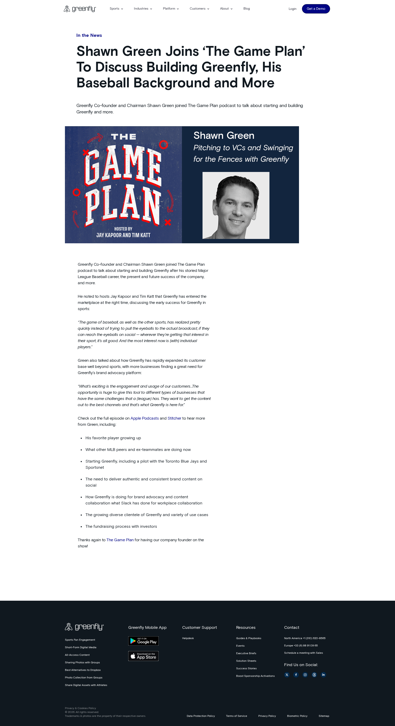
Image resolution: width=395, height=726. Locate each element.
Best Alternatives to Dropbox (83, 670)
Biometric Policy (297, 716)
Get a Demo (316, 9)
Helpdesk (188, 638)
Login (292, 9)
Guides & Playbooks (248, 638)
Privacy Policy (267, 716)
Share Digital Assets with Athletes (86, 685)
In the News (89, 35)
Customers (198, 8)
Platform (169, 8)
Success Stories (246, 668)
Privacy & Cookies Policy (80, 708)
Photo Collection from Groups (83, 677)
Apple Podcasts (145, 418)
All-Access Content (77, 655)
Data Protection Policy (201, 716)
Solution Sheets (246, 661)
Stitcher (174, 418)
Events (240, 646)
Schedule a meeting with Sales (303, 653)
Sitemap (324, 716)
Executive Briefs (246, 653)
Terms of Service (236, 716)
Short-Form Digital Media (80, 647)
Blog (246, 8)
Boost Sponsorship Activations (255, 676)
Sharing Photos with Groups (82, 662)
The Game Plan (120, 540)
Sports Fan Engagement (80, 640)
